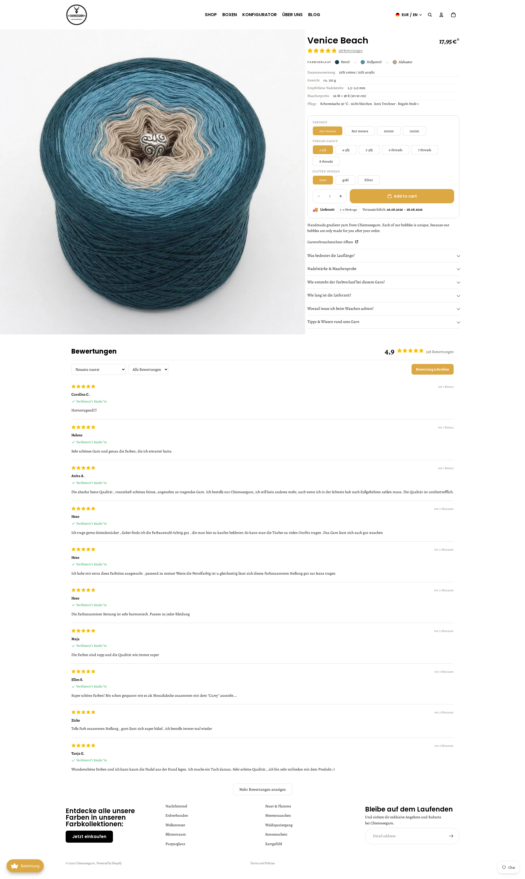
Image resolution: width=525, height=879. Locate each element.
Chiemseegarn (85, 863)
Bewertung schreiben (432, 369)
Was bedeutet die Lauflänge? (331, 255)
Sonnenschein (276, 834)
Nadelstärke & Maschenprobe (332, 268)
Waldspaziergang (279, 825)
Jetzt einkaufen (89, 836)
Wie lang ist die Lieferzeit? (329, 295)
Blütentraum (175, 834)
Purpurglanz (175, 843)
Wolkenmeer (175, 825)
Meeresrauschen (278, 815)
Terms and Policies (262, 863)
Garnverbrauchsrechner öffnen (330, 242)
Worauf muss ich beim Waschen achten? (340, 308)
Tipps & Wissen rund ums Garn (333, 321)
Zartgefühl (273, 843)
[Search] (430, 15)
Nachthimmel (176, 806)
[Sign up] (451, 836)
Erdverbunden (176, 815)
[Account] (441, 15)
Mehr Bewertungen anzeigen (262, 789)
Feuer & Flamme (278, 806)
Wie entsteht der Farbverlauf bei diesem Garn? (346, 282)
